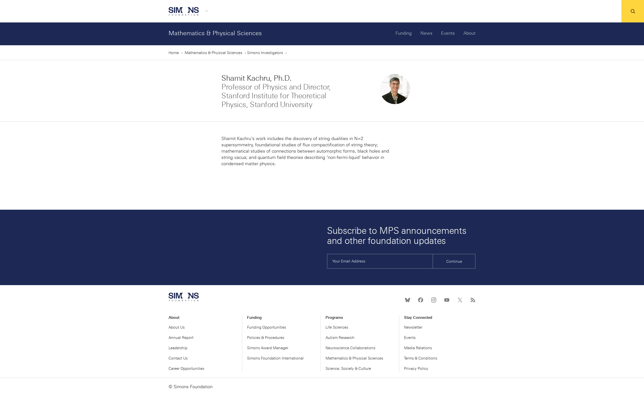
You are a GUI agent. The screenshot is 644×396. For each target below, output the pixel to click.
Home (174, 53)
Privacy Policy (416, 368)
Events (448, 33)
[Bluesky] (407, 299)
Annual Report (181, 337)
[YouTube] (446, 299)
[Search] (632, 11)
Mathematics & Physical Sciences (215, 33)
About (469, 33)
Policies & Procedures (265, 337)
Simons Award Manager (267, 348)
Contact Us (178, 358)
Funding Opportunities (266, 327)
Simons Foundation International (275, 358)
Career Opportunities (186, 368)
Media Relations (418, 348)
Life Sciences (337, 327)
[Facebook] (420, 299)
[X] (459, 299)
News (426, 33)
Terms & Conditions (420, 358)
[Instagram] (433, 299)
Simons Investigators (265, 53)
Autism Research (340, 337)
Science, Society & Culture (348, 368)
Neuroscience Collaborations (350, 348)
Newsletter (413, 327)
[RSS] (472, 299)
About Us (177, 327)
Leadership (178, 348)
